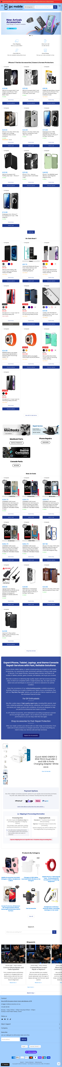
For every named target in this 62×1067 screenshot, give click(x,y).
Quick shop (11, 100)
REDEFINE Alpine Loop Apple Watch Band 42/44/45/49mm (31, 356)
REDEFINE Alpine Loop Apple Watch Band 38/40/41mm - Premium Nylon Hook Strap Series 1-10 (10, 355)
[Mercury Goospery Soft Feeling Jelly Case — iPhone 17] (11, 161)
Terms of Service (29, 1062)
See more (30, 987)
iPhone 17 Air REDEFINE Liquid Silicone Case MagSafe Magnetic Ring (50, 176)
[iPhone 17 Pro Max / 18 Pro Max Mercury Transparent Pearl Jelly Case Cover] (31, 118)
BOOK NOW (45, 442)
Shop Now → (51, 1)
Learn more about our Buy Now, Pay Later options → (31, 806)
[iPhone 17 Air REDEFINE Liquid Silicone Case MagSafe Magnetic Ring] (51, 161)
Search (22, 1062)
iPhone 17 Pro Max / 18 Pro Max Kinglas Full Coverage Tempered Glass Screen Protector (10, 134)
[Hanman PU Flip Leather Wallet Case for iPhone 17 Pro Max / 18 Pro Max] (11, 620)
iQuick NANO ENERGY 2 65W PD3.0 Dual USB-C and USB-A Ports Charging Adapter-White (46, 760)
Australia (34, 1046)
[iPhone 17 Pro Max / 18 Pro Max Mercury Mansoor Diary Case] (51, 575)
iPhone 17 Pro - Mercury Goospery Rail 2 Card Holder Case (30, 176)
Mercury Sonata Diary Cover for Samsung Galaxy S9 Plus (30, 313)
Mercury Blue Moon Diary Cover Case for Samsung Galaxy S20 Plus (50, 357)
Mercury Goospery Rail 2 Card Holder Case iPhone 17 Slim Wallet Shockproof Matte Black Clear (10, 93)
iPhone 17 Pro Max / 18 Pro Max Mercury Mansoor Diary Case (51, 589)
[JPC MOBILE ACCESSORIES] (13, 7)
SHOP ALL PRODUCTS (16, 442)
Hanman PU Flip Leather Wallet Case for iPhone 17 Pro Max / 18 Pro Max (10, 634)
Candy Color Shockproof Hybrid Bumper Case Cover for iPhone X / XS (50, 314)
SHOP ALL (31, 232)
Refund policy (38, 1062)
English (23, 1046)
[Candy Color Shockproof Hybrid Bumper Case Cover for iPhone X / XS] (51, 296)
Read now (13, 982)
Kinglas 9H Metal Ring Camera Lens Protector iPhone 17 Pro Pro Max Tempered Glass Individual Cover (51, 93)
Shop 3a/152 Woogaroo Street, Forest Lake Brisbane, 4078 (16, 1001)
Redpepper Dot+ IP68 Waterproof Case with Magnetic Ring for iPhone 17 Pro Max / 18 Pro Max (50, 134)
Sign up (24, 1039)
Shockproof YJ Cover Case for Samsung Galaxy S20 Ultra (10, 399)
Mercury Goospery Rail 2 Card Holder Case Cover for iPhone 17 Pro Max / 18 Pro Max (31, 92)
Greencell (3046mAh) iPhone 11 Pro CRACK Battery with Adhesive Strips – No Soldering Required (31, 269)
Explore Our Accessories (31, 735)
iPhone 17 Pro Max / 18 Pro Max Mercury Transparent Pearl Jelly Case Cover (31, 133)
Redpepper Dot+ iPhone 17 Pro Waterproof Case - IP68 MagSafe (10, 215)
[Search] (55, 7)
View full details (46, 771)
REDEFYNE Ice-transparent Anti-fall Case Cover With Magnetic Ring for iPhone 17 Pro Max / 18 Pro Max (30, 591)
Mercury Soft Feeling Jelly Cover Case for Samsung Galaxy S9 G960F (9, 271)
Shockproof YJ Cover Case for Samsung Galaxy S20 (10, 313)
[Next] (57, 24)
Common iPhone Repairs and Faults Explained (13, 968)
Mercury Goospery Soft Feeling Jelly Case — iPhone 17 (10, 175)
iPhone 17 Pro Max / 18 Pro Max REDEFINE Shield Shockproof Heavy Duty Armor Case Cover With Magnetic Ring (51, 548)
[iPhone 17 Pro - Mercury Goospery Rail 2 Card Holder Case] (31, 161)
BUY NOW (16, 465)
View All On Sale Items (31, 415)
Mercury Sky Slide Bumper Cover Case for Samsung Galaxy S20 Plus (50, 271)
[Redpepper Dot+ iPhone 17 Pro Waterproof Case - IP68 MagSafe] (11, 201)
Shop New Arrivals (31, 651)
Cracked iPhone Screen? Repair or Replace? (38, 968)
